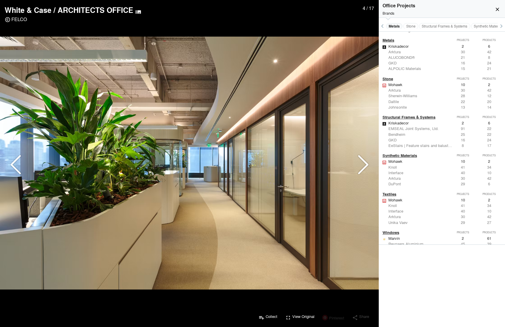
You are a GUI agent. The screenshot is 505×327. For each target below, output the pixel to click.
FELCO (19, 19)
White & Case (28, 10)
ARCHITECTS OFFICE (95, 10)
